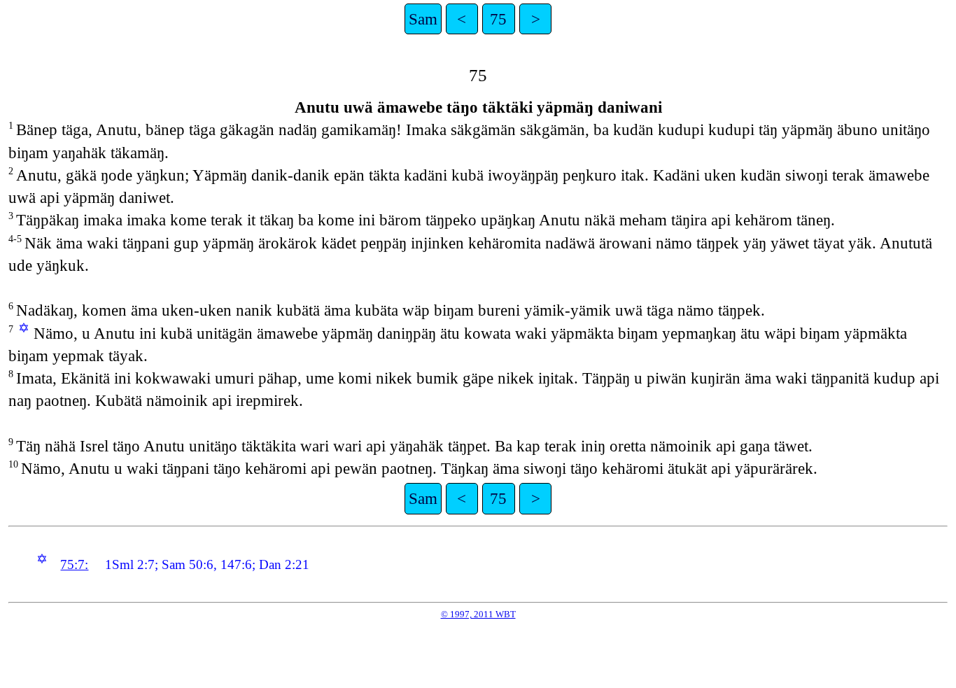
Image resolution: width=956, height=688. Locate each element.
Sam (423, 19)
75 (498, 19)
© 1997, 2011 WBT (478, 614)
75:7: (74, 564)
